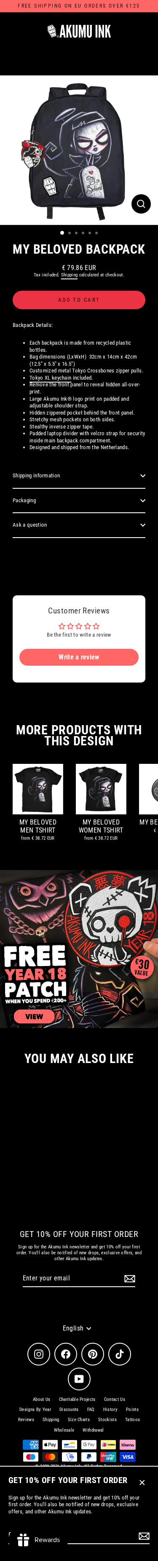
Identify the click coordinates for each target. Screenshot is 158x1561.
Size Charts (79, 1419)
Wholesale (64, 1430)
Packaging (24, 500)
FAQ (91, 1409)
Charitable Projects (77, 1399)
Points (132, 1409)
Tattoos (132, 1419)
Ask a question (30, 525)
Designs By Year (35, 1409)
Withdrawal (93, 1430)
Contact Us (114, 1399)
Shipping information (36, 475)
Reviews (26, 1419)
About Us (42, 1399)
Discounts (69, 1409)
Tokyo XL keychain (50, 378)
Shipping (69, 275)
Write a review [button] (79, 657)
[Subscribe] (143, 1536)
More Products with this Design (79, 736)
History (110, 1409)
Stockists (107, 1419)
